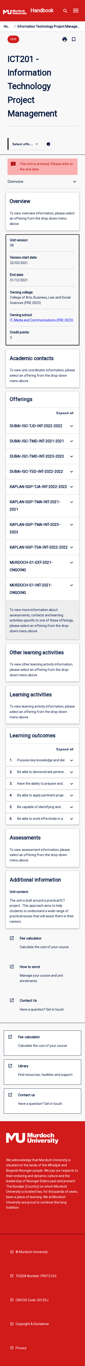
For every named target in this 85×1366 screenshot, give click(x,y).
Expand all (64, 413)
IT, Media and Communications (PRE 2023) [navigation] (41, 320)
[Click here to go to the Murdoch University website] (15, 13)
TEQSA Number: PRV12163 (36, 1276)
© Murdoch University (32, 1252)
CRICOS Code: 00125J (32, 1300)
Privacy (21, 1348)
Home (8, 26)
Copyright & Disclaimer (32, 1324)
